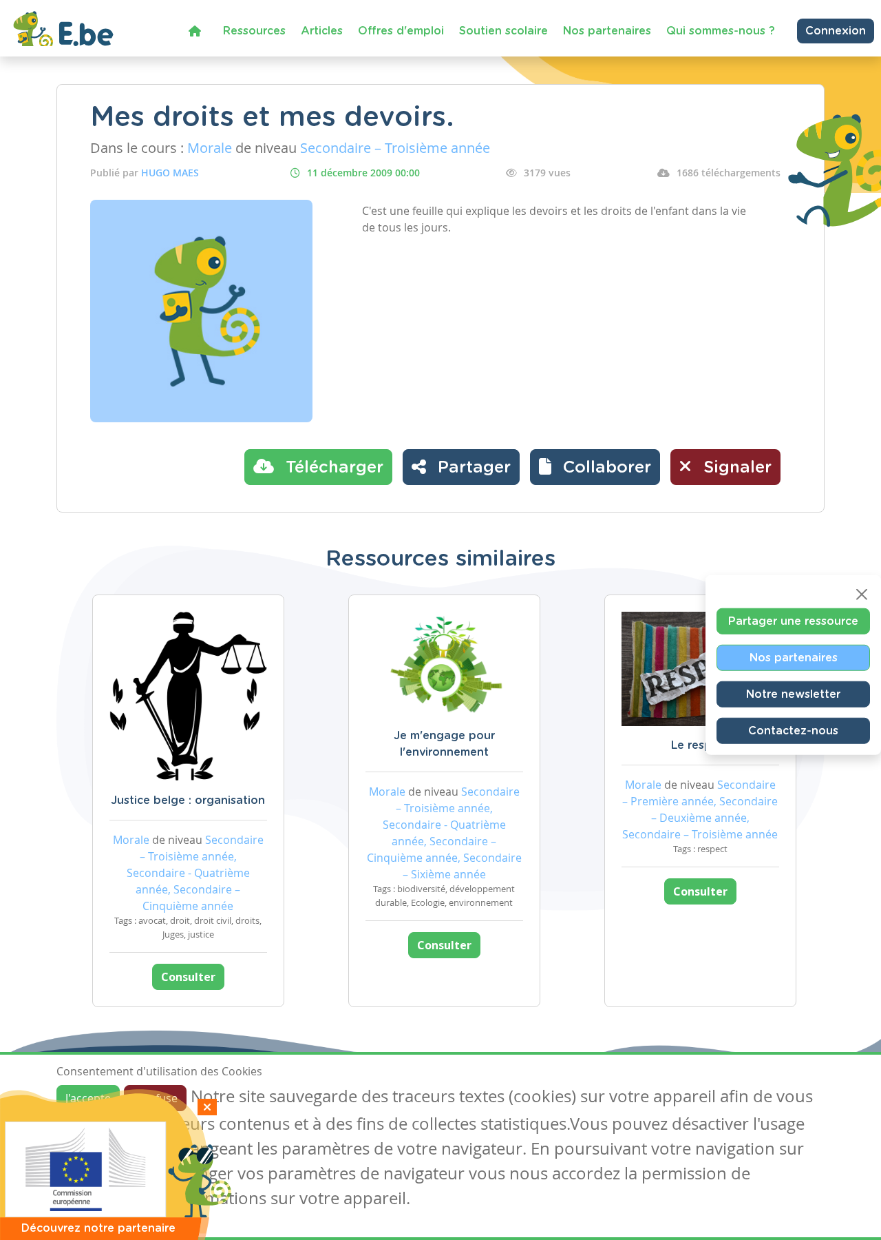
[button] (595, 467)
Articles (322, 31)
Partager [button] (472, 467)
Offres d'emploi (401, 31)
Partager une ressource (793, 621)
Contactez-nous (793, 730)
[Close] (861, 594)
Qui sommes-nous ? (720, 31)
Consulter (188, 976)
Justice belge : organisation (188, 800)
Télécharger (332, 467)
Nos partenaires (607, 31)
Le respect (700, 745)
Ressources (254, 31)
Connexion (835, 31)
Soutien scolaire (503, 31)
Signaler (735, 467)
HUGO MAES (170, 172)
